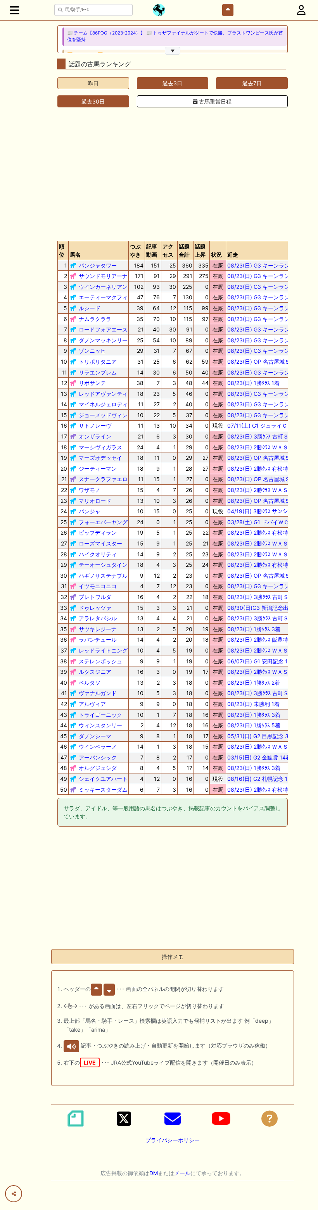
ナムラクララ (95, 319)
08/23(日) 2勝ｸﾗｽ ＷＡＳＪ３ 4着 (268, 650)
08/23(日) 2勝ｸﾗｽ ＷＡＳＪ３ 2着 (268, 543)
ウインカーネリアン (103, 286)
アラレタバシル (98, 618)
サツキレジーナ (98, 629)
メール (182, 1173)
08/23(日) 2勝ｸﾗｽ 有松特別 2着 (265, 468)
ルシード (89, 308)
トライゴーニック (100, 714)
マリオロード (95, 500)
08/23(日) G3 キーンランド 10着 (267, 350)
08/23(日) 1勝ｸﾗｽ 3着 (253, 629)
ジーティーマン (98, 468)
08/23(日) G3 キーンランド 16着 (267, 393)
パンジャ (89, 511)
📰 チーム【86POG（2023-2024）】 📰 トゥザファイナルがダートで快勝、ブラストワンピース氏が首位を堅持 (175, 36)
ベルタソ (89, 682)
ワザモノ (89, 490)
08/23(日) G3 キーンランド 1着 (266, 276)
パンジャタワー (98, 265)
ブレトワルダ (95, 597)
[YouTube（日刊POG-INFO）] (221, 1118)
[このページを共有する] (13, 1193)
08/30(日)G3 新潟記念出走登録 (266, 607)
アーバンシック (98, 757)
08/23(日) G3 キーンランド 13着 (267, 319)
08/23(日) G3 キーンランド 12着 (267, 415)
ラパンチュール (98, 639)
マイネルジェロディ (103, 404)
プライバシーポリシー (172, 1140)
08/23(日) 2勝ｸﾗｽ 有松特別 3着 (265, 564)
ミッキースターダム (103, 789)
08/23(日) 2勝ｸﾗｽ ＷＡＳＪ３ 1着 (268, 447)
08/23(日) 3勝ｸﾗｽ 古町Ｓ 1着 (262, 436)
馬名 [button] (75, 254)
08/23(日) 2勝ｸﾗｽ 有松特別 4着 (265, 789)
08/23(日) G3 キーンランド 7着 (266, 586)
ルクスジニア (95, 671)
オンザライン (95, 436)
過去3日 (172, 83)
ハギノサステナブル (103, 575)
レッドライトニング (103, 650)
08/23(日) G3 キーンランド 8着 (266, 340)
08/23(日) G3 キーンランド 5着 (266, 329)
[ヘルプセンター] (269, 1118)
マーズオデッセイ (100, 457)
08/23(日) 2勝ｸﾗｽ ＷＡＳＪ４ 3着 (268, 490)
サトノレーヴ (95, 425)
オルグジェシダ (98, 768)
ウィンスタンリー (100, 725)
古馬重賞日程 (214, 101)
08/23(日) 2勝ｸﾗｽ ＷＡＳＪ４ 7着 (268, 746)
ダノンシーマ (95, 736)
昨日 (93, 83)
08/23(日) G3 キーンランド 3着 (266, 286)
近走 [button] (232, 254)
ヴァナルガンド (98, 693)
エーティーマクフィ (103, 297)
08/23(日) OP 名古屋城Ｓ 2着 (263, 457)
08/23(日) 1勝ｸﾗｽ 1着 (253, 383)
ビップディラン (98, 532)
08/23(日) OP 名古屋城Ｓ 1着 (263, 361)
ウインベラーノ (98, 746)
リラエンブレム (98, 372)
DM (153, 1173)
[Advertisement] (173, 174)
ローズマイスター (100, 543)
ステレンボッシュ (100, 661)
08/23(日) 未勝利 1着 (253, 704)
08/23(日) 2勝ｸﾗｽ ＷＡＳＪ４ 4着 (268, 671)
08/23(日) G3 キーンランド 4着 (266, 297)
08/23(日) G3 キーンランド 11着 (267, 308)
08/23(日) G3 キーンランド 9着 (266, 372)
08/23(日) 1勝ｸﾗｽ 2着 (253, 682)
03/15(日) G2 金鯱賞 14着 (259, 757)
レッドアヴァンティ (103, 393)
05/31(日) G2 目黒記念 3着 (260, 736)
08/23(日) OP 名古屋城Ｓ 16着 (265, 479)
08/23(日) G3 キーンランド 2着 (266, 265)
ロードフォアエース (103, 329)
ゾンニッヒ (92, 350)
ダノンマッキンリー (103, 340)
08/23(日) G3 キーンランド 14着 (267, 404)
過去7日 (252, 83)
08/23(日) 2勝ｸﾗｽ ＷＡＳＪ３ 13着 (269, 554)
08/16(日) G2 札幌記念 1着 (260, 778)
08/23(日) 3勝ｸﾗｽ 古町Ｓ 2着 (263, 618)
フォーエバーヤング (103, 522)
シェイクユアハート (103, 778)
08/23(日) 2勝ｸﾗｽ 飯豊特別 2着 (265, 639)
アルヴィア (92, 704)
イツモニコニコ (98, 586)
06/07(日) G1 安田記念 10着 (262, 661)
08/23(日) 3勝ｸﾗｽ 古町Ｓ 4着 (263, 693)
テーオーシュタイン (103, 564)
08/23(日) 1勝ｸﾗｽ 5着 (253, 725)
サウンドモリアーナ (103, 276)
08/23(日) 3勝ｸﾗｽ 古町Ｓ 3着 (263, 597)
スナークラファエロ (103, 479)
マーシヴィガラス (100, 447)
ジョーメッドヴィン (103, 415)
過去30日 (93, 101)
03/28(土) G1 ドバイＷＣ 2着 (263, 522)
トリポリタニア (98, 361)
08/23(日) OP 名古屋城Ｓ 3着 (264, 500)
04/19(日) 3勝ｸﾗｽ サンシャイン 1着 (270, 511)
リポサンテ (92, 383)
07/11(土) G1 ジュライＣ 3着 (262, 425)
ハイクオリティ (98, 554)
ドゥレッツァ (95, 607)
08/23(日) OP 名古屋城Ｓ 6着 (264, 575)
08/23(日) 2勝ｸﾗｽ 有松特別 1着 (265, 532)
